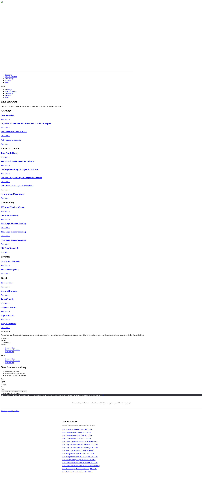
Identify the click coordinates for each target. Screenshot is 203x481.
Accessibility (9, 352)
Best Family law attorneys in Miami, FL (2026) (78, 450)
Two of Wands (7, 299)
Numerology (9, 78)
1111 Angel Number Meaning (13, 223)
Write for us (124, 403)
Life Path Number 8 (9, 215)
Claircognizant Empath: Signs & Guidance (19, 169)
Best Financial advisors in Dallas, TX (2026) (77, 429)
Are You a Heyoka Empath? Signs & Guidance (21, 178)
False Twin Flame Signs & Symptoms (17, 186)
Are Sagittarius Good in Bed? (14, 132)
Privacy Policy (10, 348)
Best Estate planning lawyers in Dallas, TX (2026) (79, 460)
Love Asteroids (7, 115)
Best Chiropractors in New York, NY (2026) (77, 435)
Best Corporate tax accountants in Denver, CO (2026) (80, 444)
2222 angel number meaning (13, 232)
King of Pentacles (8, 324)
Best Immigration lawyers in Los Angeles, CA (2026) (80, 456)
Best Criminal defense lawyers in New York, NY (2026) (81, 466)
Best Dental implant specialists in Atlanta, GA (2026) (80, 441)
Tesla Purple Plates (9, 153)
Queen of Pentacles (9, 291)
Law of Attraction (11, 77)
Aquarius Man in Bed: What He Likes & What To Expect (26, 123)
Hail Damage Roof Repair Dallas (10, 411)
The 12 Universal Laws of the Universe (17, 161)
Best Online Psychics (10, 269)
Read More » (5, 119)
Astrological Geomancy (11, 140)
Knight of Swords (8, 307)
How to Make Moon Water (12, 194)
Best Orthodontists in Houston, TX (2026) (76, 438)
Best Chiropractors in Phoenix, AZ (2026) (76, 432)
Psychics (8, 80)
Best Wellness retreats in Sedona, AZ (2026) (77, 472)
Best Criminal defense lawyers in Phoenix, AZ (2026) (80, 462)
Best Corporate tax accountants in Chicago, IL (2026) (80, 447)
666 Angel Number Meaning (13, 207)
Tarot (7, 82)
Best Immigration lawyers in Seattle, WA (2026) (78, 453)
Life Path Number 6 (9, 248)
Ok (103, 395)
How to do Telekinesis (10, 261)
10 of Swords (6, 283)
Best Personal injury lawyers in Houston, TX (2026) (79, 469)
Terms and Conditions (12, 350)
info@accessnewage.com (107, 403)
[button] (101, 86)
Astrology (8, 75)
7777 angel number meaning (13, 240)
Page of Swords (7, 315)
